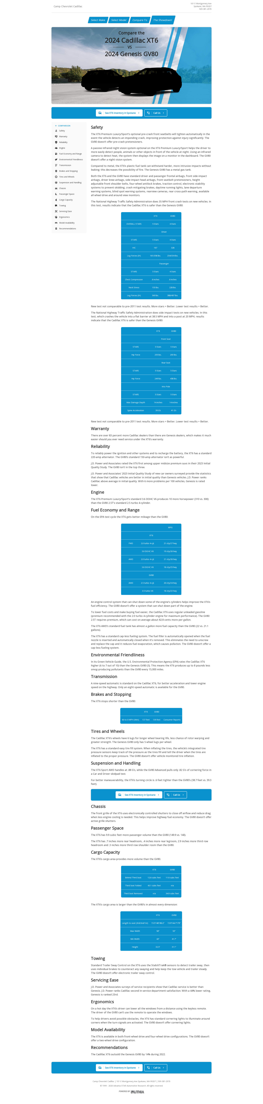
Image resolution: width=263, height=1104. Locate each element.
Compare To (140, 20)
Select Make (98, 20)
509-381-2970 (205, 9)
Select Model (119, 20)
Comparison (64, 126)
